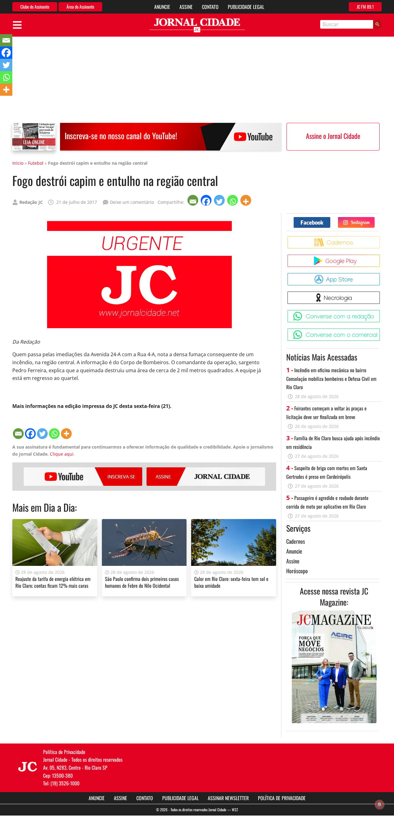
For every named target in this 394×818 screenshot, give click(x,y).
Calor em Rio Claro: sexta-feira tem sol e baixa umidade (231, 582)
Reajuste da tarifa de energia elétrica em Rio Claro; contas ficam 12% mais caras (52, 582)
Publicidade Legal (246, 6)
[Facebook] (207, 200)
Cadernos (295, 541)
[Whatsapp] (233, 200)
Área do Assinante (80, 6)
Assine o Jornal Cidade (333, 136)
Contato (210, 6)
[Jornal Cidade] (197, 25)
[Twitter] (220, 200)
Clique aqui (62, 454)
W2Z (235, 809)
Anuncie (162, 6)
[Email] (193, 200)
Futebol (35, 163)
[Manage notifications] (379, 804)
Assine (186, 6)
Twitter (374, 219)
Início (17, 163)
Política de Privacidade (282, 798)
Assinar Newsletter (228, 798)
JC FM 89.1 (365, 6)
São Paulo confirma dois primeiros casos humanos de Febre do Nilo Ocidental (142, 582)
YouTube (83, 476)
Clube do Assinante (34, 6)
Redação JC (31, 202)
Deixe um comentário (132, 202)
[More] (246, 200)
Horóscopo (297, 571)
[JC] (27, 766)
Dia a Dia (59, 507)
